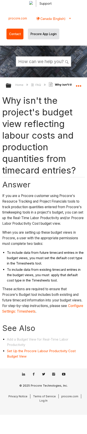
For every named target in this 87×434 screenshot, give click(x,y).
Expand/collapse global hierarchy (11, 86)
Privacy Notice (17, 396)
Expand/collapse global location (78, 84)
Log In (43, 400)
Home (19, 85)
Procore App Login (44, 34)
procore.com (17, 18)
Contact (15, 34)
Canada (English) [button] (52, 19)
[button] (67, 61)
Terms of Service (44, 396)
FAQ (38, 85)
